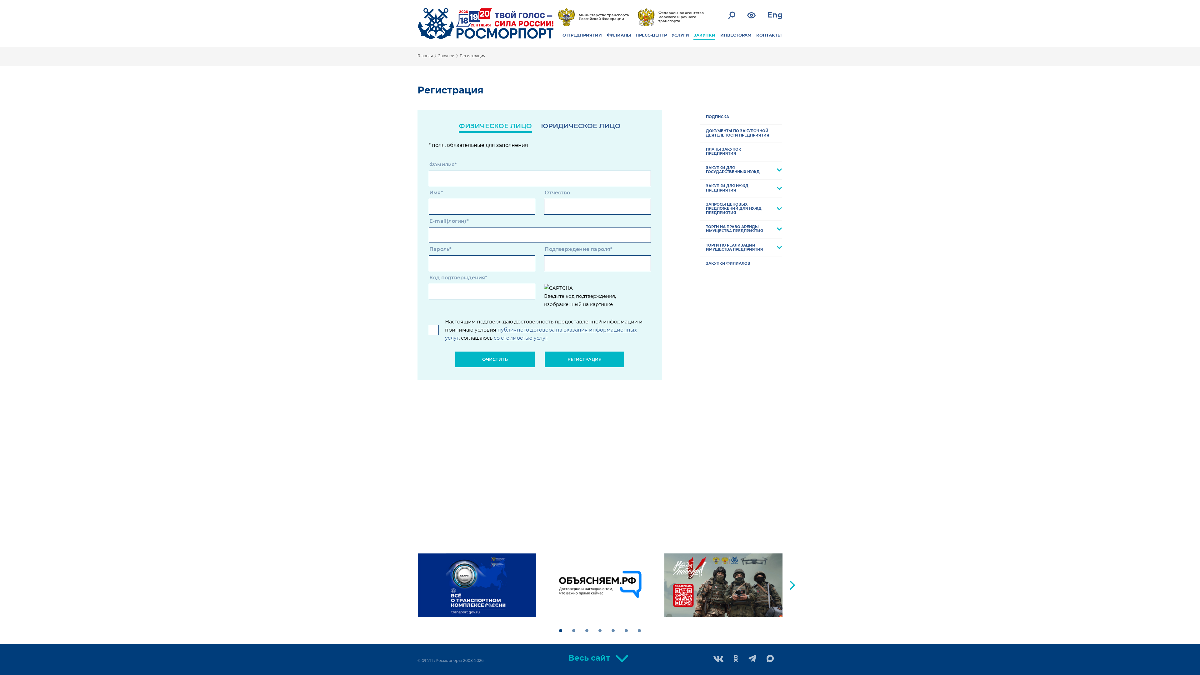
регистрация (585, 359)
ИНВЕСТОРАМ (736, 35)
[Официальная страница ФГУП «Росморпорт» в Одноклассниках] (736, 659)
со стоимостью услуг (521, 338)
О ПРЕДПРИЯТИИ (582, 35)
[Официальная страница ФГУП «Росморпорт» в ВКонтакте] (718, 659)
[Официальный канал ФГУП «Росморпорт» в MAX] (770, 659)
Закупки (446, 55)
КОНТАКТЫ (769, 35)
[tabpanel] (477, 585)
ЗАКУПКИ (704, 35)
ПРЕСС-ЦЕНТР (651, 35)
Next (792, 585)
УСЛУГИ (680, 35)
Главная (425, 55)
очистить (495, 359)
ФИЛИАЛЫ (619, 35)
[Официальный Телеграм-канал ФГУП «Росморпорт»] (752, 659)
